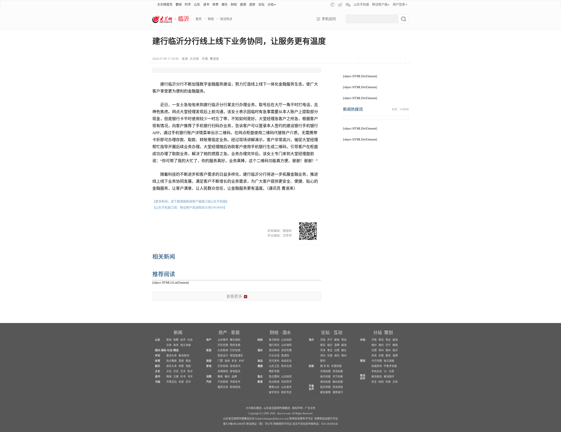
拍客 (311, 366)
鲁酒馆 (285, 355)
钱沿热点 (226, 19)
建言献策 (325, 392)
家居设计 (223, 355)
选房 (252, 4)
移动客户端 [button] (379, 4)
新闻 (178, 332)
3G (385, 371)
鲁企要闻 (274, 376)
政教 (176, 339)
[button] (332, 4)
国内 (157, 350)
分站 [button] (271, 4)
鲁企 (260, 376)
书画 (157, 381)
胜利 (322, 360)
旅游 (243, 4)
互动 (338, 332)
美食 (227, 360)
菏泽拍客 (337, 371)
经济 (183, 339)
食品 (260, 360)
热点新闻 (274, 381)
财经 (234, 4)
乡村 (241, 360)
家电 (208, 366)
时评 (188, 4)
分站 (377, 332)
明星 (181, 366)
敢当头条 (171, 355)
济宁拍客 (337, 376)
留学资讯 (274, 392)
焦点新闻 (274, 339)
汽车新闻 (223, 381)
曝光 (227, 376)
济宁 (329, 339)
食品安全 (286, 360)
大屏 (391, 371)
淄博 (336, 345)
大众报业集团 (253, 408)
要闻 (179, 4)
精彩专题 (274, 371)
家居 (235, 332)
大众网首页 (164, 4)
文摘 (176, 376)
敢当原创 (184, 355)
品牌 (234, 376)
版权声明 (297, 408)
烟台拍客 (337, 381)
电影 (188, 366)
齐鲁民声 (311, 388)
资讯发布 (274, 360)
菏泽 (322, 350)
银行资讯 (274, 345)
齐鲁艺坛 (171, 381)
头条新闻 (223, 350)
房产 (222, 332)
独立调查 (185, 345)
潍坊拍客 (325, 381)
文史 (157, 371)
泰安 (322, 345)
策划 (388, 332)
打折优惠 (223, 345)
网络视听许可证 (282, 423)
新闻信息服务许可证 (301, 418)
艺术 (183, 371)
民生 (374, 381)
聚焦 (220, 376)
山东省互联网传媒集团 (277, 408)
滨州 (322, 355)
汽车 (208, 381)
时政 (388, 381)
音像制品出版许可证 (326, 418)
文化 (169, 371)
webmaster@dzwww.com (275, 418)
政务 (176, 345)
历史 (176, 371)
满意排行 (337, 392)
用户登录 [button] (399, 4)
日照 (336, 350)
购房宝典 (235, 345)
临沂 (329, 345)
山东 (197, 4)
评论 (157, 355)
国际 (163, 350)
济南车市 (235, 381)
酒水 (286, 332)
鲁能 (181, 360)
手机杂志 (376, 371)
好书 (183, 376)
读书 (206, 4)
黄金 (188, 360)
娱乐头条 (171, 366)
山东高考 (286, 387)
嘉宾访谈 (223, 387)
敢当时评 (362, 377)
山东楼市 (223, 339)
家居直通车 (236, 355)
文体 (169, 345)
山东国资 (286, 376)
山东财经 (286, 339)
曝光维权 (235, 339)
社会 (190, 339)
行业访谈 (274, 355)
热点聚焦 (171, 360)
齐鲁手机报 (390, 366)
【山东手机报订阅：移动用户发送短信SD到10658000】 (189, 207)
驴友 (234, 360)
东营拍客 (336, 366)
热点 (190, 371)
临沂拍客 (325, 376)
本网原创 (223, 371)
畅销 (169, 376)
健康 (260, 366)
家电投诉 (235, 371)
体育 (215, 4)
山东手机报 (361, 4)
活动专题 (286, 350)
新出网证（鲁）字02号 (259, 423)
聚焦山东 (274, 387)
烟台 (343, 350)
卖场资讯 (235, 366)
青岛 (343, 339)
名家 (181, 381)
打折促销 (235, 350)
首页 (198, 19)
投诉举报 (325, 387)
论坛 (261, 4)
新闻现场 (235, 387)
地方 (311, 339)
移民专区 (286, 392)
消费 (208, 376)
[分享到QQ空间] (387, 57)
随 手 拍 (324, 366)
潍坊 (336, 355)
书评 (190, 376)
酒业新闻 (274, 350)
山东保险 (286, 345)
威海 (343, 345)
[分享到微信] (365, 57)
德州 (343, 355)
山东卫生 (274, 366)
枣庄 (329, 350)
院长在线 (286, 366)
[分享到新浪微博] (376, 57)
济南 (322, 339)
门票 (220, 360)
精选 (176, 350)
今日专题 (376, 360)
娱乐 (225, 4)
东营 (329, 355)
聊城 (336, 339)
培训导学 (286, 381)
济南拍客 (325, 371)
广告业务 (310, 408)
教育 (260, 381)
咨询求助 (337, 387)
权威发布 (376, 366)
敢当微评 (389, 376)
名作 (188, 381)
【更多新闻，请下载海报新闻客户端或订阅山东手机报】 (190, 201)
